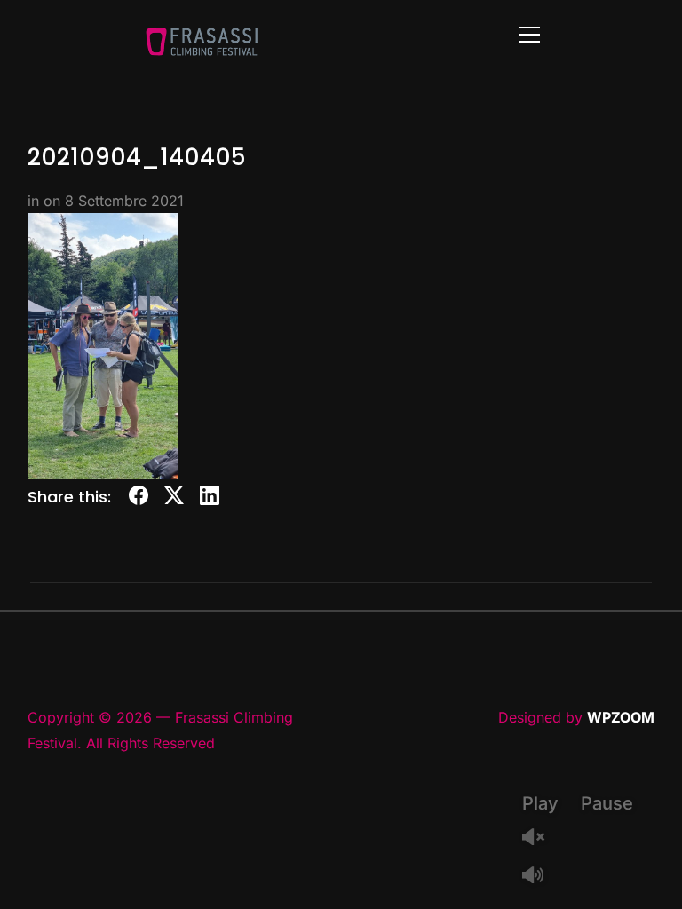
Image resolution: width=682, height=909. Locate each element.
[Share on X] (174, 498)
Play (540, 803)
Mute (540, 877)
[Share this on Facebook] (138, 498)
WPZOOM (620, 717)
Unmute (540, 838)
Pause (607, 803)
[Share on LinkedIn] (209, 498)
